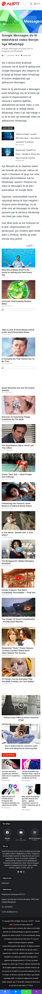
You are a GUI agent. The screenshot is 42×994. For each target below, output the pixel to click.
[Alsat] (11, 4)
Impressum (5, 883)
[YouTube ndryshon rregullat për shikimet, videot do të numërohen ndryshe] (11, 764)
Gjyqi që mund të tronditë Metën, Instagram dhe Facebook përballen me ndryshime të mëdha (11, 801)
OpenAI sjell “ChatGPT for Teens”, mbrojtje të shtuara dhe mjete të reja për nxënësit (28, 154)
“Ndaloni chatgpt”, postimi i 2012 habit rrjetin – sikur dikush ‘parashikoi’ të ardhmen (28, 138)
